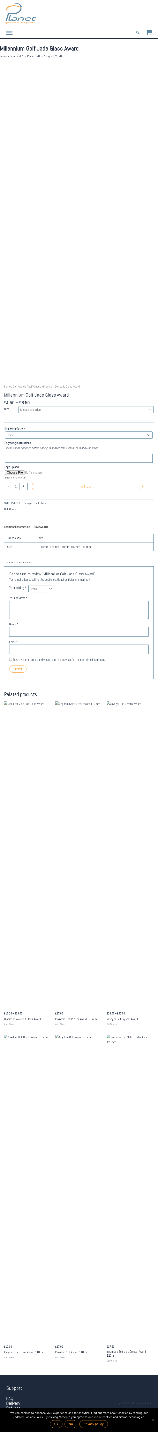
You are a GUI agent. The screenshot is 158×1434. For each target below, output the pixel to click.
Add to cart (87, 486)
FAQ (9, 1398)
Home (7, 386)
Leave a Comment (10, 56)
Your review (18, 598)
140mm (64, 547)
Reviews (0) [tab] (41, 527)
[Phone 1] (135, 13)
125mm (54, 547)
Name (13, 624)
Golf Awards (19, 386)
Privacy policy (94, 1424)
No (71, 1424)
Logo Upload (12, 467)
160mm (75, 547)
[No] (153, 1420)
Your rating (18, 587)
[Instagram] (152, 13)
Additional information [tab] (17, 527)
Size (6, 409)
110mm (43, 547)
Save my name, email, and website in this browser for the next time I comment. (59, 660)
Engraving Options (15, 428)
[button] (138, 33)
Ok (56, 1424)
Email (13, 642)
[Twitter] (146, 13)
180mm (86, 547)
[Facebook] (140, 13)
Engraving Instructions (18, 443)
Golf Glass (34, 386)
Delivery (13, 1403)
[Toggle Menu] (9, 33)
